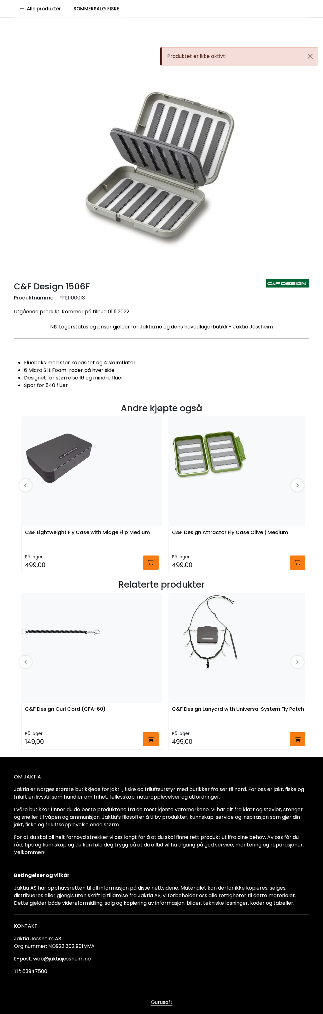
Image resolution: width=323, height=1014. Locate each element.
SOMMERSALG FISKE (96, 8)
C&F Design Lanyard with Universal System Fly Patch (238, 709)
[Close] (310, 56)
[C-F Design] (287, 283)
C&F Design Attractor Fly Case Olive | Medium (230, 532)
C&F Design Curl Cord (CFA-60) (65, 709)
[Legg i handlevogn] (151, 562)
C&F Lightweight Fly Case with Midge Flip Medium (87, 532)
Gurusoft (162, 1002)
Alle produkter (42, 8)
